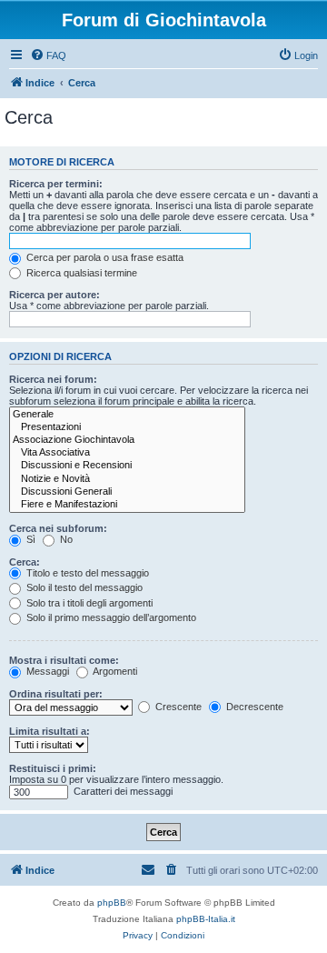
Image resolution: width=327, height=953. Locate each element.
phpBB (111, 903)
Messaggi (46, 671)
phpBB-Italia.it (205, 919)
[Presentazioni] (127, 427)
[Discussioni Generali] (127, 492)
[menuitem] (48, 55)
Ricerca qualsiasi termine (80, 272)
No (65, 539)
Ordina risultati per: (56, 693)
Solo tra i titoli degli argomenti (88, 602)
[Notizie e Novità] (127, 479)
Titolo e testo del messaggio (86, 572)
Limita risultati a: (49, 731)
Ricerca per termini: (56, 183)
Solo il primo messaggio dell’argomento (110, 617)
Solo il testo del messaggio (83, 587)
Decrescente (253, 706)
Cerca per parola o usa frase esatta (103, 257)
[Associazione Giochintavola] (127, 440)
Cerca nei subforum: (58, 528)
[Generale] (127, 414)
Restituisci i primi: (52, 768)
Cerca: (24, 562)
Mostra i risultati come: (64, 660)
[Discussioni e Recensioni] (127, 465)
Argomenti (114, 671)
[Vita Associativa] (127, 452)
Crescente (177, 706)
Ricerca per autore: (54, 294)
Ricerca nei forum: (53, 379)
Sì (29, 539)
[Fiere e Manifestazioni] (127, 504)
